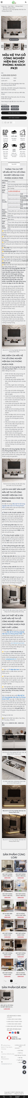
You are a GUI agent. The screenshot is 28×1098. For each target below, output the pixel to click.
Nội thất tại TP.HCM (20, 1055)
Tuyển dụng (20, 1060)
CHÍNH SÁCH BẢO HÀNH (14, 1024)
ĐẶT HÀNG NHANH (14, 117)
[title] (4, 1097)
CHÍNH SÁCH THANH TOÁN (14, 1021)
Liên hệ (20, 1062)
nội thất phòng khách (17, 643)
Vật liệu (20, 1057)
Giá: (2, 73)
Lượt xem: (4, 80)
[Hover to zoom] (14, 28)
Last (16, 983)
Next (12, 983)
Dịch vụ (20, 1053)
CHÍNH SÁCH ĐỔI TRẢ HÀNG (14, 1026)
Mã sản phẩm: (5, 78)
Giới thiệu (20, 1050)
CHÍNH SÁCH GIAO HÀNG (14, 1019)
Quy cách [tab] (14, 164)
